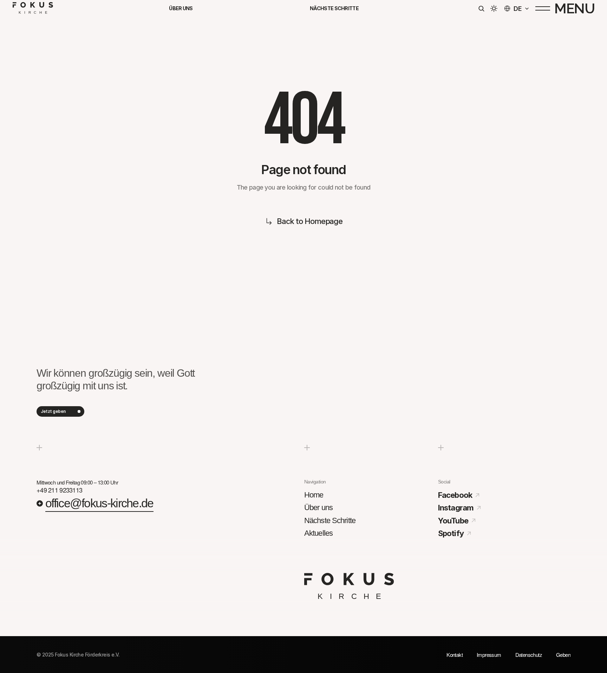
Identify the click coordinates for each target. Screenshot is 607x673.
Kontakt (454, 654)
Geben (563, 654)
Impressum (489, 654)
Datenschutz (528, 654)
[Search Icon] (481, 8)
